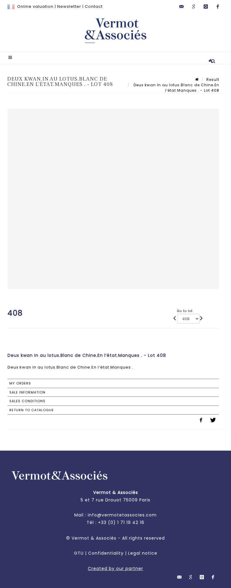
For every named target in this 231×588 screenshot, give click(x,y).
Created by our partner (115, 568)
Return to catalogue (31, 410)
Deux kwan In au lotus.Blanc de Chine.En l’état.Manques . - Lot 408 (175, 87)
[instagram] (206, 6)
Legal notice (142, 553)
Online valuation (35, 6)
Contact (94, 6)
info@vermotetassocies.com (122, 515)
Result (212, 79)
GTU (79, 553)
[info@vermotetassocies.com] (182, 6)
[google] (194, 6)
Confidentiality (106, 553)
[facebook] (218, 6)
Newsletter (69, 6)
